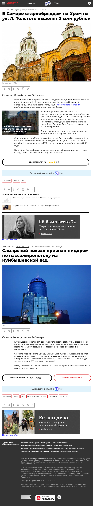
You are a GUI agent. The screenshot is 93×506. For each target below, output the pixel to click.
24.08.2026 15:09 (8, 247)
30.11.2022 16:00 (7, 10)
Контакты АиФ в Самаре (75, 448)
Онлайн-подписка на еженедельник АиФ (36, 446)
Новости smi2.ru (10, 239)
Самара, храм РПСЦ (9, 83)
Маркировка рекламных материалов (35, 451)
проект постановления (68, 105)
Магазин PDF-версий (59, 443)
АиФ (4, 325)
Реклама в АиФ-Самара (63, 446)
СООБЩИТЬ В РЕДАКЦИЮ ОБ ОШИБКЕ (64, 451)
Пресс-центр (45, 443)
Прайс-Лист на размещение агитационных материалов (42, 448)
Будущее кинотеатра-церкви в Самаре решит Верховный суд (36, 205)
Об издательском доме (30, 443)
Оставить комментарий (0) (72, 378)
